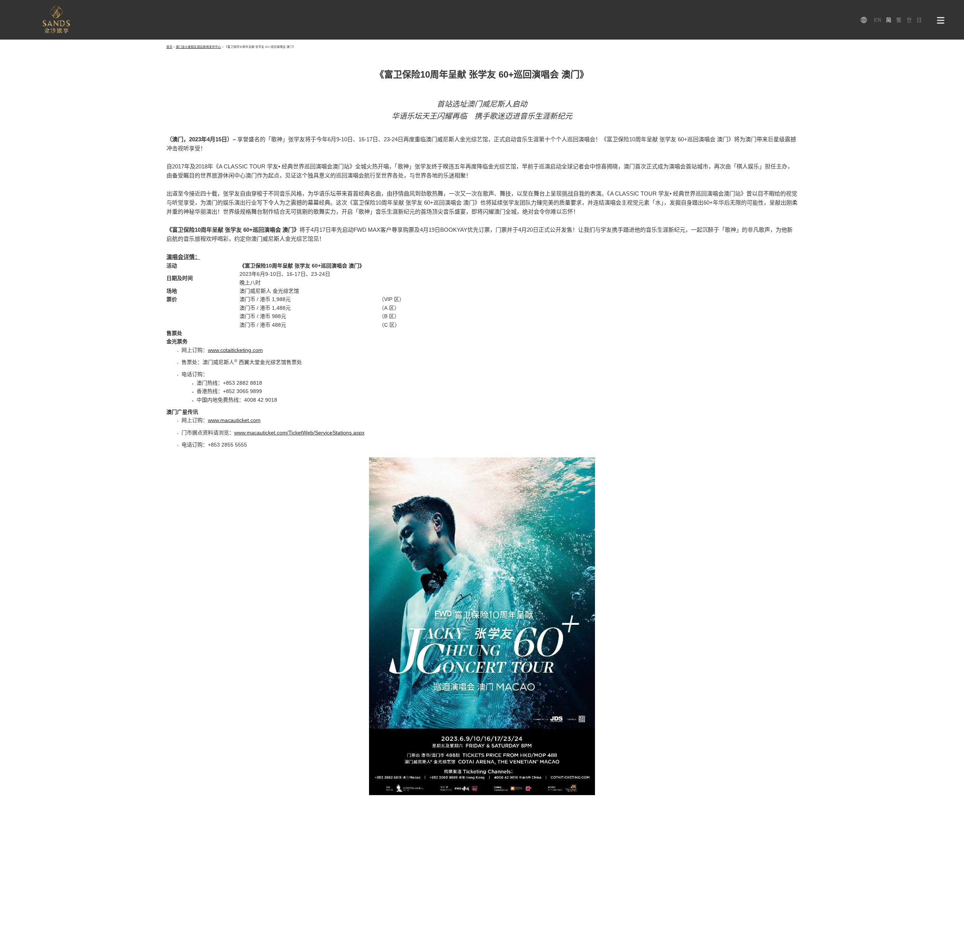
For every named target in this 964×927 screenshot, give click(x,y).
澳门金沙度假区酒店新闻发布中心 (198, 47)
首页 (169, 47)
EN (877, 20)
